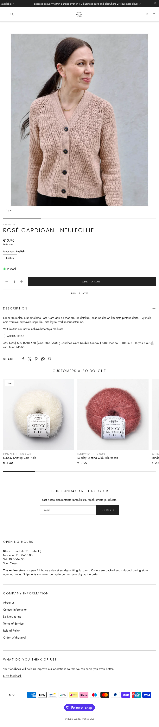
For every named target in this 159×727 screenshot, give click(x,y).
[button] (5, 14)
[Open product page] (113, 414)
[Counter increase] (21, 281)
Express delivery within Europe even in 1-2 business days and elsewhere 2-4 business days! (67, 3)
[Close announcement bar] (155, 3)
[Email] (49, 359)
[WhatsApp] (43, 359)
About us (8, 602)
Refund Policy (11, 630)
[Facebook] (23, 359)
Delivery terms (12, 616)
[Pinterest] (36, 359)
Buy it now (79, 293)
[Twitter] (29, 359)
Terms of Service (13, 623)
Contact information (15, 609)
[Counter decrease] (6, 281)
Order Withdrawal (14, 637)
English (10, 258)
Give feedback (12, 676)
